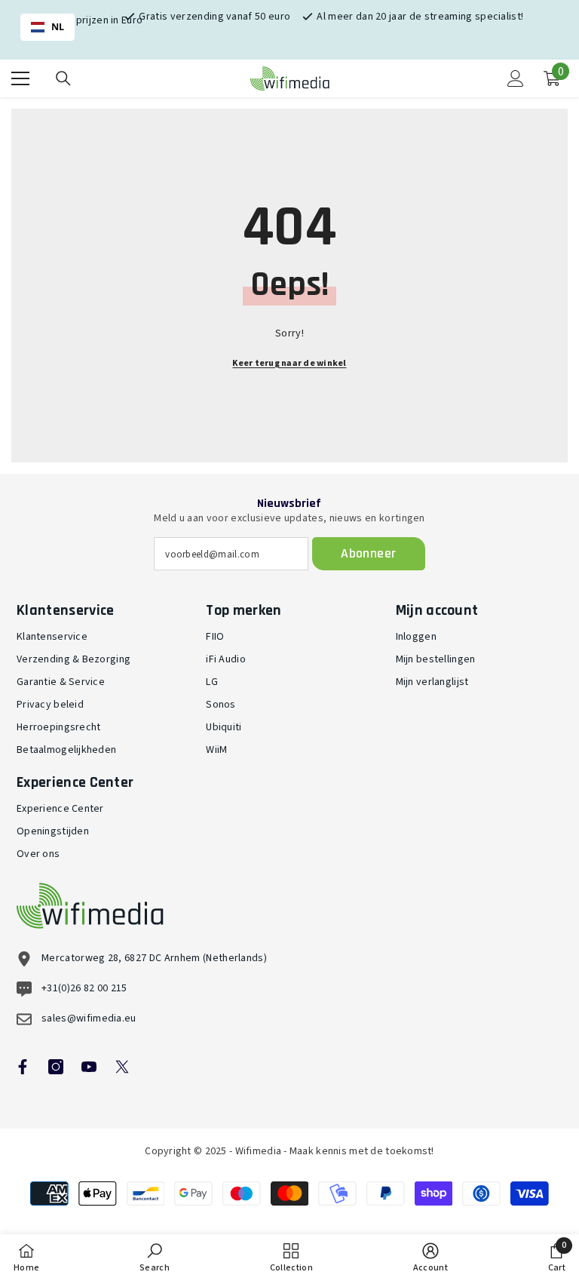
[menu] (20, 78)
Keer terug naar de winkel (289, 363)
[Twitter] (122, 1067)
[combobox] (47, 27)
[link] (154, 1257)
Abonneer (368, 553)
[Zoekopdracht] (63, 78)
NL (58, 26)
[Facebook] (22, 1067)
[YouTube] (89, 1067)
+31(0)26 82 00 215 (84, 988)
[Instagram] (56, 1067)
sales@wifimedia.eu (88, 1018)
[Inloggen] (515, 78)
